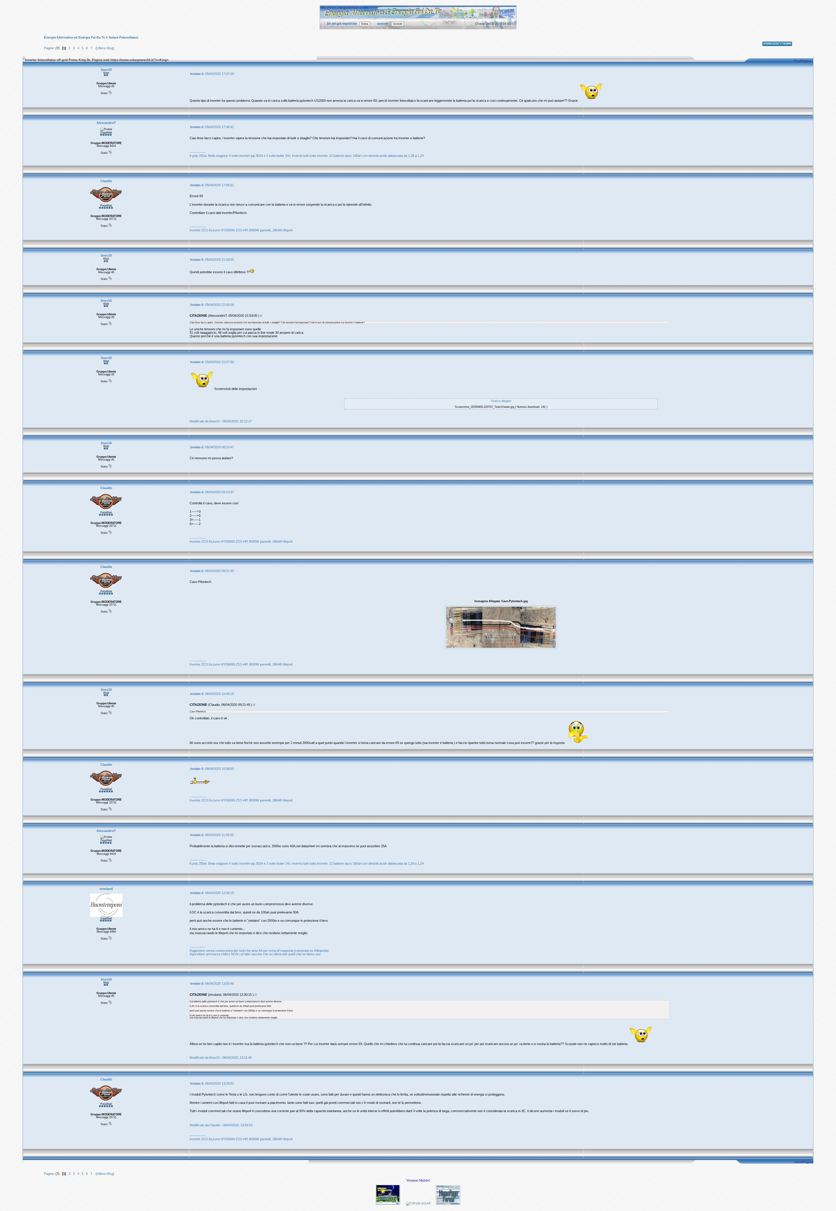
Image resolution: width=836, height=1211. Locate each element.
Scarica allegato (501, 401)
